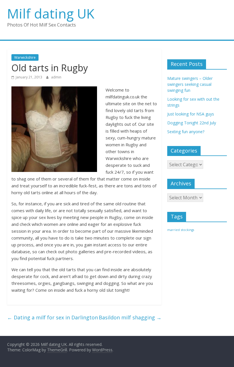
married (173, 230)
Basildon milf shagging (130, 317)
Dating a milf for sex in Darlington (52, 317)
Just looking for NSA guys (190, 114)
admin (56, 77)
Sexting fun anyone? (185, 131)
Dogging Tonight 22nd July (191, 122)
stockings (187, 230)
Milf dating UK (50, 13)
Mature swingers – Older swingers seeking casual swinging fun (190, 84)
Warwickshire (25, 57)
